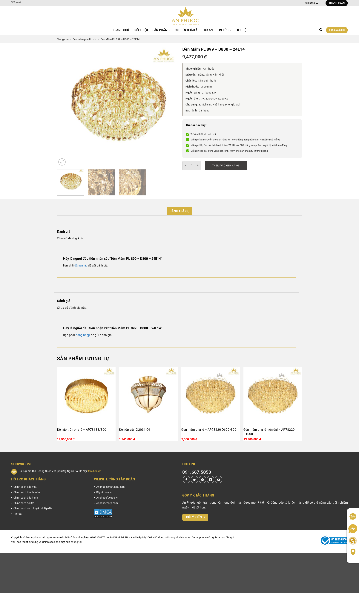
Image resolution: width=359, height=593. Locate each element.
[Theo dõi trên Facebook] (186, 479)
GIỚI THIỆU (141, 30)
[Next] (169, 107)
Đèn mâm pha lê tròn (84, 39)
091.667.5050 (196, 472)
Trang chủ (121, 30)
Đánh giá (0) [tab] (179, 211)
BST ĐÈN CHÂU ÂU (187, 30)
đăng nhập (80, 265)
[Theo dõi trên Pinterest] (202, 479)
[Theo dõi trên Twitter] (194, 479)
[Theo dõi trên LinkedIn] (210, 479)
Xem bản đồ (94, 471)
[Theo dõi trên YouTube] (218, 479)
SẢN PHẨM (160, 30)
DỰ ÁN (208, 30)
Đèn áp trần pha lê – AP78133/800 (81, 429)
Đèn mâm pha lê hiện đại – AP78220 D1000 (269, 432)
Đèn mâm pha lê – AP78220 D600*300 (208, 429)
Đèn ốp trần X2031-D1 (135, 429)
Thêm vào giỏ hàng (225, 165)
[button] (320, 30)
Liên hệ (241, 30)
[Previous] (64, 107)
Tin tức (222, 30)
